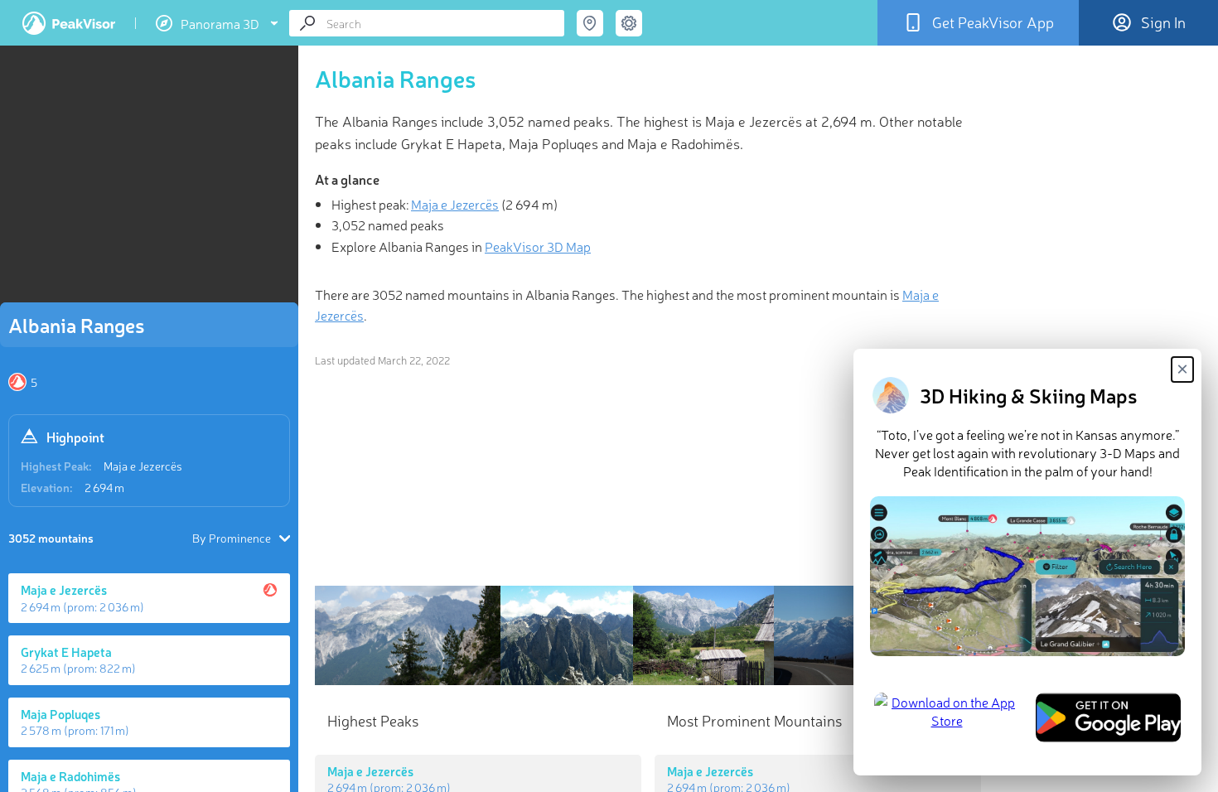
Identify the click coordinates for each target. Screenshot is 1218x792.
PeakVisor (68, 23)
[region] (149, 179)
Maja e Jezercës (143, 465)
